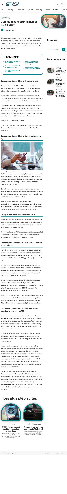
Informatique (36, 424)
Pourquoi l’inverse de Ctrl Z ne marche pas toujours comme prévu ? (60, 71)
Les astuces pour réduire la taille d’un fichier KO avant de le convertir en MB (32, 68)
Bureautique (5, 17)
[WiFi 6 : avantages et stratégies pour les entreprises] (11, 412)
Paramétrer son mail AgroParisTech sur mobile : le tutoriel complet (60, 93)
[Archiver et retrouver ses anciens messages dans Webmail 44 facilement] (50, 81)
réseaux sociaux (6, 384)
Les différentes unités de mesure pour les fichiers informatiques (31, 62)
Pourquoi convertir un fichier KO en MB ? (12, 71)
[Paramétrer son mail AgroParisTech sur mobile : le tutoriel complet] (50, 92)
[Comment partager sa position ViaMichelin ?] (33, 412)
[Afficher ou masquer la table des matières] (30, 57)
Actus (13, 424)
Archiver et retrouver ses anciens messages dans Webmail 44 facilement (60, 82)
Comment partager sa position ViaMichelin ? (33, 428)
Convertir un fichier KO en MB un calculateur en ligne (12, 66)
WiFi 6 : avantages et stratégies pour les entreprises (11, 429)
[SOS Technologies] (12, 4)
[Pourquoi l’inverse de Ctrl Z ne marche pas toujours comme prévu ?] (50, 70)
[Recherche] (57, 4)
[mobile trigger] (3, 4)
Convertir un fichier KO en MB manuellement (12, 61)
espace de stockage (32, 232)
